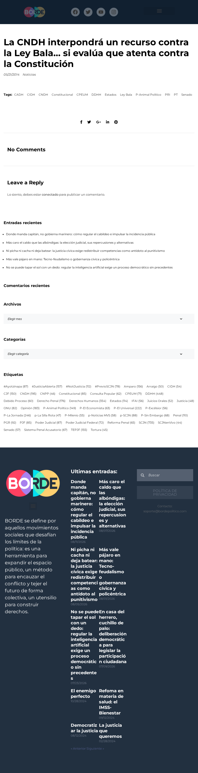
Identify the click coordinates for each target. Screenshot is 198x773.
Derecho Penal (51, 401)
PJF (26, 422)
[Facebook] (75, 12)
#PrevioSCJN (107, 386)
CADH (18, 94)
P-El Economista (95, 408)
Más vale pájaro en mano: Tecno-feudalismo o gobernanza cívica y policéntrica (63, 259)
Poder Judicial (48, 422)
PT (176, 94)
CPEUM (82, 94)
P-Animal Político (148, 94)
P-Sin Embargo (155, 415)
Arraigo (155, 386)
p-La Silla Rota (48, 415)
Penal (180, 415)
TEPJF (79, 430)
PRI (167, 94)
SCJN (146, 422)
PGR (10, 422)
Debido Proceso (18, 401)
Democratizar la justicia (84, 728)
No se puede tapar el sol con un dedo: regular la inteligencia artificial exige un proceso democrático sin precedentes (89, 267)
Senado (186, 94)
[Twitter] (88, 12)
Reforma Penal (121, 422)
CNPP (47, 393)
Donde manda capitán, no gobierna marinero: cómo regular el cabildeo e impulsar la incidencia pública (80, 234)
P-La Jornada (17, 415)
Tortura (99, 430)
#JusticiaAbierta (47, 386)
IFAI (138, 401)
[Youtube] (101, 12)
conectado (50, 194)
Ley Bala (126, 94)
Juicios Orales (160, 401)
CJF (10, 393)
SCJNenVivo (170, 422)
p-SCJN (128, 415)
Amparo (133, 386)
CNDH (43, 94)
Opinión (30, 408)
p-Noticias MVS (102, 415)
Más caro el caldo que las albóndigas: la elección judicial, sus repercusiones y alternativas (70, 242)
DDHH (96, 94)
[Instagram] (113, 12)
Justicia (185, 401)
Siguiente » (95, 748)
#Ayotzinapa (16, 386)
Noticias (29, 74)
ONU (10, 408)
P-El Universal (128, 408)
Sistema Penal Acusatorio (45, 430)
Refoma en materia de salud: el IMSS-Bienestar (111, 702)
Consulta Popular (105, 393)
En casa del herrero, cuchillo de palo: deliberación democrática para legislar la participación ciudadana (113, 636)
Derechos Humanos (87, 401)
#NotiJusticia (78, 386)
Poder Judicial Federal (85, 422)
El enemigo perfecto (83, 693)
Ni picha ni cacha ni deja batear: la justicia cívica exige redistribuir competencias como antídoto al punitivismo (85, 251)
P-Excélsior (156, 408)
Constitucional (62, 94)
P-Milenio (75, 415)
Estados (110, 94)
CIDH (31, 94)
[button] (159, 11)
